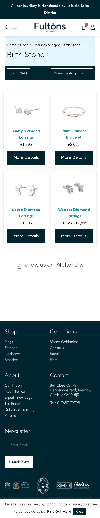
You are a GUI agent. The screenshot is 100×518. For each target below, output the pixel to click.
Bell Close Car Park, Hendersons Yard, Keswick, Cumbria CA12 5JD (70, 390)
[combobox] (69, 74)
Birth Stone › (28, 55)
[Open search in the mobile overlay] (7, 27)
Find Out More (59, 511)
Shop (24, 45)
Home (12, 45)
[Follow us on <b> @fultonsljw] (19, 266)
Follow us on (53, 265)
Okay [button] (79, 511)
